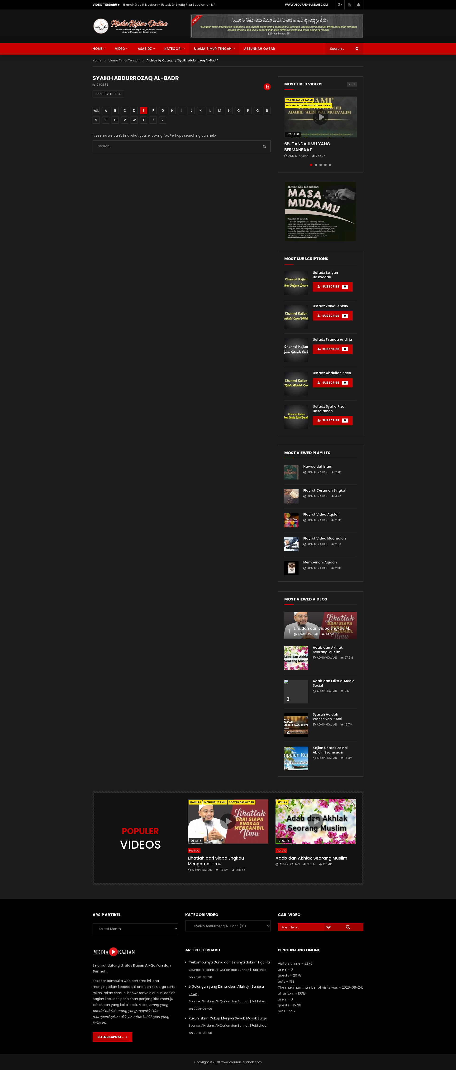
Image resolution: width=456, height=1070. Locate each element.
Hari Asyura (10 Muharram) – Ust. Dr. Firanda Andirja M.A (163, 5)
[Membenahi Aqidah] (291, 568)
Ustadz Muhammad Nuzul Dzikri (308, 105)
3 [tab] (320, 165)
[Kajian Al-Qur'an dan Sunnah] (131, 26)
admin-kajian (298, 156)
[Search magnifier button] (347, 927)
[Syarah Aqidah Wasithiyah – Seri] (296, 725)
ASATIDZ (145, 48)
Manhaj (195, 802)
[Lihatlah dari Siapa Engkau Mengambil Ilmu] (320, 625)
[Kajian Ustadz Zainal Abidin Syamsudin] (296, 758)
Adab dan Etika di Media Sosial (334, 683)
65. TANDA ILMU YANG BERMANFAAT (307, 146)
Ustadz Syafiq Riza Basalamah (328, 408)
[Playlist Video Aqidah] (291, 520)
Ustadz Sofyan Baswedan (325, 274)
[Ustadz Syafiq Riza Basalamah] (296, 417)
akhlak (282, 802)
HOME (97, 48)
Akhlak (281, 850)
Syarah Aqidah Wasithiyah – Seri (327, 716)
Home (97, 60)
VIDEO (120, 48)
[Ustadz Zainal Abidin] (296, 317)
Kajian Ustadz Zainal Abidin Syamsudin (330, 750)
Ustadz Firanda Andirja (332, 339)
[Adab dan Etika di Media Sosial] (296, 691)
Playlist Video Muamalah (324, 538)
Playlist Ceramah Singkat (325, 490)
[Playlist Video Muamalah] (291, 544)
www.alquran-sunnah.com (306, 5)
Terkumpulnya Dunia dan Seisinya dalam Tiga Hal (230, 962)
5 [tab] (330, 165)
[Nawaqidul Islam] (291, 472)
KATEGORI (172, 48)
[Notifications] (358, 4)
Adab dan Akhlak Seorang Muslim (328, 649)
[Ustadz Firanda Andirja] (296, 350)
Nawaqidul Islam (317, 466)
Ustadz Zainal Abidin (330, 306)
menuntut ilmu (215, 802)
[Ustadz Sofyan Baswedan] (296, 283)
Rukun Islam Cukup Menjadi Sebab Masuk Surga (228, 1018)
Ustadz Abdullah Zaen (332, 373)
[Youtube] (349, 4)
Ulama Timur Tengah (213, 48)
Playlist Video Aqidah (321, 514)
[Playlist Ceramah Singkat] (291, 496)
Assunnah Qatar (259, 48)
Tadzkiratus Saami (299, 100)
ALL (96, 110)
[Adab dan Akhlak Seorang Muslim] (296, 658)
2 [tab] (316, 165)
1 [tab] (311, 165)
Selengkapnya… (111, 1037)
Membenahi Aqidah (320, 562)
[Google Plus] (339, 4)
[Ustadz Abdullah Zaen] (296, 383)
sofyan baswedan (241, 802)
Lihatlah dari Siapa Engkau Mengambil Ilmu (335, 628)
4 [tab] (325, 165)
